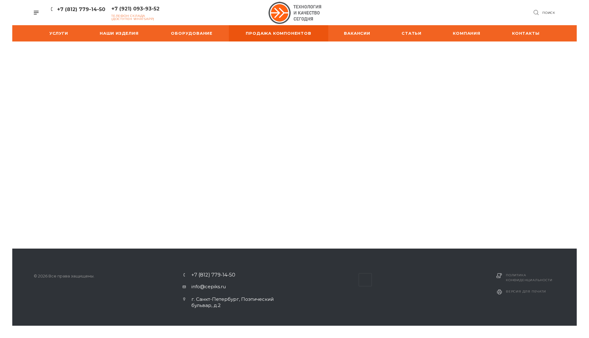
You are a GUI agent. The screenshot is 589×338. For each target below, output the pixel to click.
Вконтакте (365, 279)
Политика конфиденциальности (529, 277)
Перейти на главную (294, 236)
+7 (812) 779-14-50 (81, 9)
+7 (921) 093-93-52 (135, 9)
